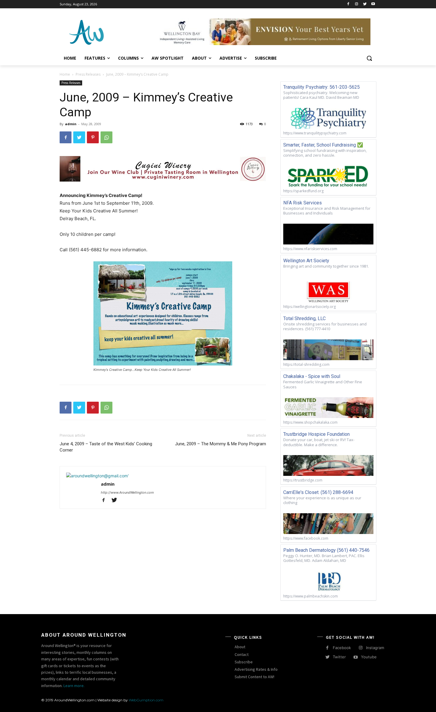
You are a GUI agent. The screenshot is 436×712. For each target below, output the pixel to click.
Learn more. (74, 685)
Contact (242, 654)
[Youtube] (373, 4)
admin (71, 124)
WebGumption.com (146, 700)
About (240, 646)
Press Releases (88, 74)
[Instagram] (356, 4)
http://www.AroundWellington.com (127, 492)
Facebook (342, 647)
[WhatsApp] (106, 137)
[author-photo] (97, 475)
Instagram (375, 647)
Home (65, 74)
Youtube (369, 656)
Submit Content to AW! (254, 676)
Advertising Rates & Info (256, 669)
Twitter (339, 656)
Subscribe (244, 662)
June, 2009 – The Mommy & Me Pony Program (220, 443)
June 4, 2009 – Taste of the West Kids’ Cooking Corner (106, 447)
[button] (369, 58)
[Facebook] (348, 4)
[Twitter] (364, 4)
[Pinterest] (93, 137)
